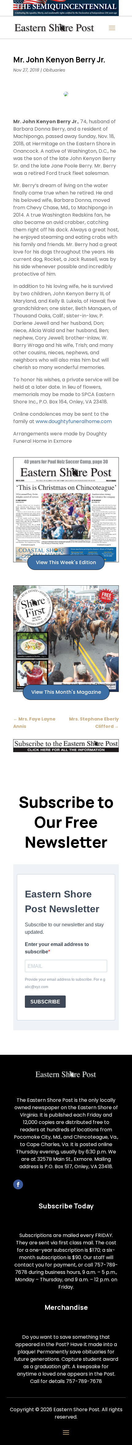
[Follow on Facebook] (18, 1184)
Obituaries (54, 70)
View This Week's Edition (66, 562)
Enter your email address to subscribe (57, 948)
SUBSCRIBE (45, 1001)
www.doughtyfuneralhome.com (74, 421)
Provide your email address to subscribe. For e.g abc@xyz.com (65, 983)
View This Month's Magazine (66, 692)
